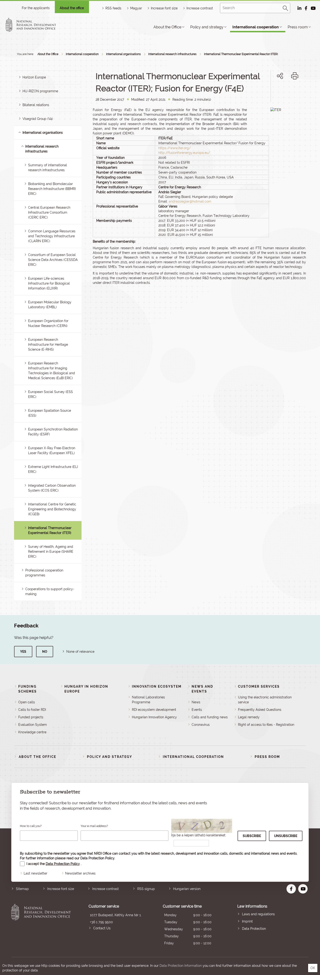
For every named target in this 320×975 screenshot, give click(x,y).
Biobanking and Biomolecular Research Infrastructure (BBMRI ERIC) (52, 189)
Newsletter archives (80, 873)
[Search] (285, 7)
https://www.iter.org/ (174, 148)
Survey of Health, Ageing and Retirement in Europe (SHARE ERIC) (50, 551)
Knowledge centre (32, 732)
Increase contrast (199, 8)
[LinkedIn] (295, 92)
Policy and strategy (206, 27)
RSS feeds (113, 8)
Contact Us (102, 928)
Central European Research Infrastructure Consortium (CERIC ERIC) (49, 212)
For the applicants (36, 8)
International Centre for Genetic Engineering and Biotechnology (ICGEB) (52, 509)
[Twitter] (285, 92)
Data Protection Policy (97, 858)
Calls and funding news (210, 717)
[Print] (294, 75)
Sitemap (22, 889)
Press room (298, 27)
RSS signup (146, 889)
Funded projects (30, 717)
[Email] (264, 92)
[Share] (279, 75)
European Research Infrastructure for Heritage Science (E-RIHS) (48, 344)
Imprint (247, 921)
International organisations (123, 54)
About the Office (167, 27)
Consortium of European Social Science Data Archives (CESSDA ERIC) (53, 260)
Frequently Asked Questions (259, 710)
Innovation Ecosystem (157, 686)
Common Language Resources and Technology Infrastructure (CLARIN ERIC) (51, 236)
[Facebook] (274, 92)
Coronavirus (201, 725)
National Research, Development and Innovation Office (41, 925)
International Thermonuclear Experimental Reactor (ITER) (241, 54)
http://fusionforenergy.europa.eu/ (184, 153)
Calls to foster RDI (32, 710)
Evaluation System (32, 725)
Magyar (136, 8)
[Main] (35, 25)
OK (312, 968)
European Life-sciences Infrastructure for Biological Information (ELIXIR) (49, 283)
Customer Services (259, 686)
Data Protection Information (181, 966)
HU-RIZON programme (40, 91)
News (196, 702)
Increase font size (60, 889)
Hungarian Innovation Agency (154, 717)
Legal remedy (249, 717)
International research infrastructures (172, 54)
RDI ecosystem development (154, 710)
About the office (72, 8)
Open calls (26, 702)
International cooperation (255, 27)
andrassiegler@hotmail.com (190, 201)
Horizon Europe (34, 77)
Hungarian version (187, 889)
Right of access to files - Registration (266, 725)
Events (197, 710)
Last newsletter (35, 873)
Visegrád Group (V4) (37, 119)
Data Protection (254, 929)
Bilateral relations (35, 105)
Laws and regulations (258, 914)
